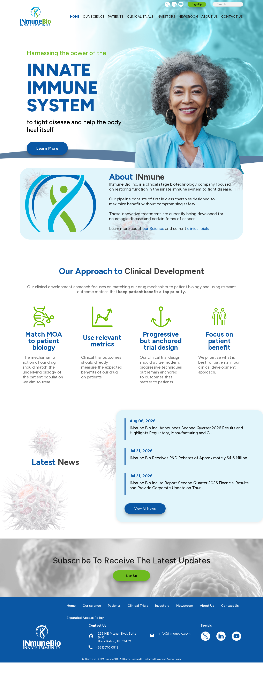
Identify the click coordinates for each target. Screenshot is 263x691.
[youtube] (180, 4)
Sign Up (197, 4)
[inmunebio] (35, 16)
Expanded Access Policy (168, 659)
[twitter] (167, 4)
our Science (153, 228)
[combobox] (227, 4)
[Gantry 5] (42, 637)
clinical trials (198, 228)
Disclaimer (148, 659)
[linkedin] (174, 4)
